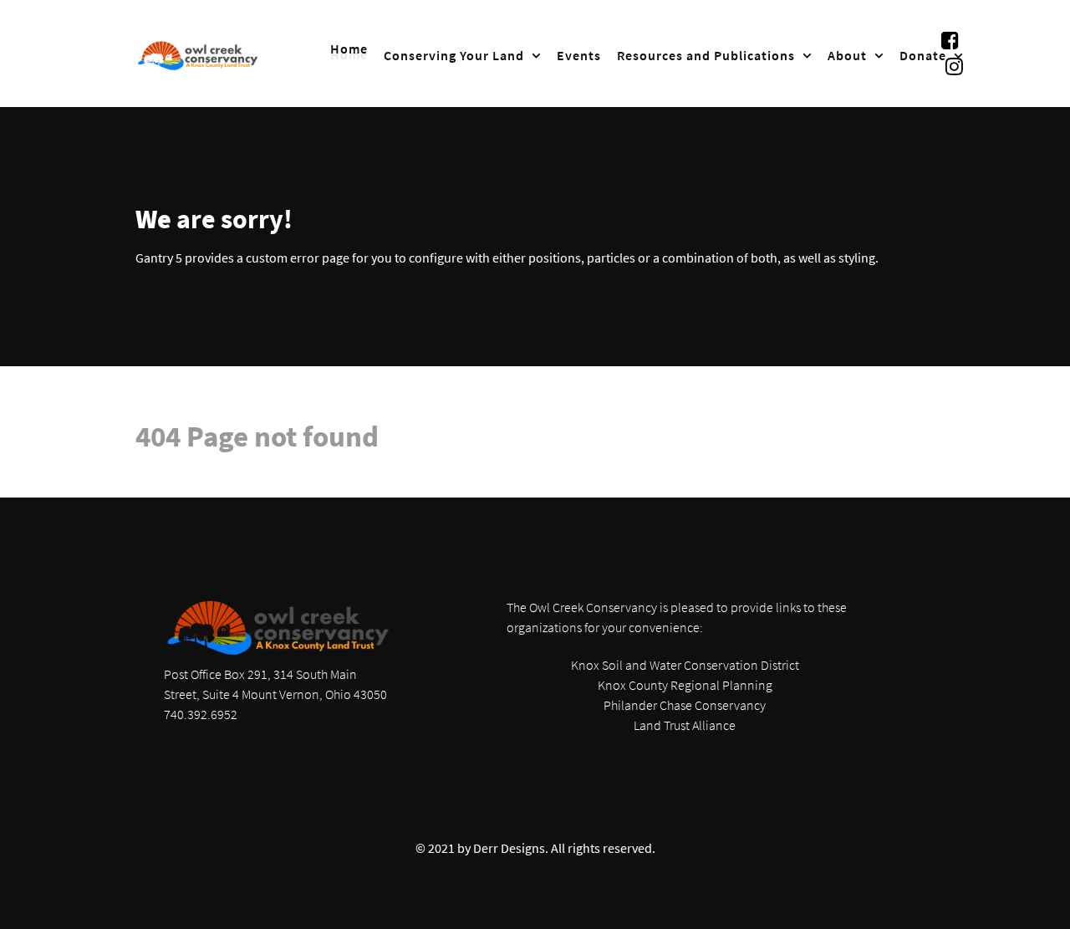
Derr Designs (509, 848)
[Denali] (198, 53)
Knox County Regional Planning (685, 684)
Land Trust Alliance (685, 725)
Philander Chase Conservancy (685, 705)
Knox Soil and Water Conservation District (685, 664)
